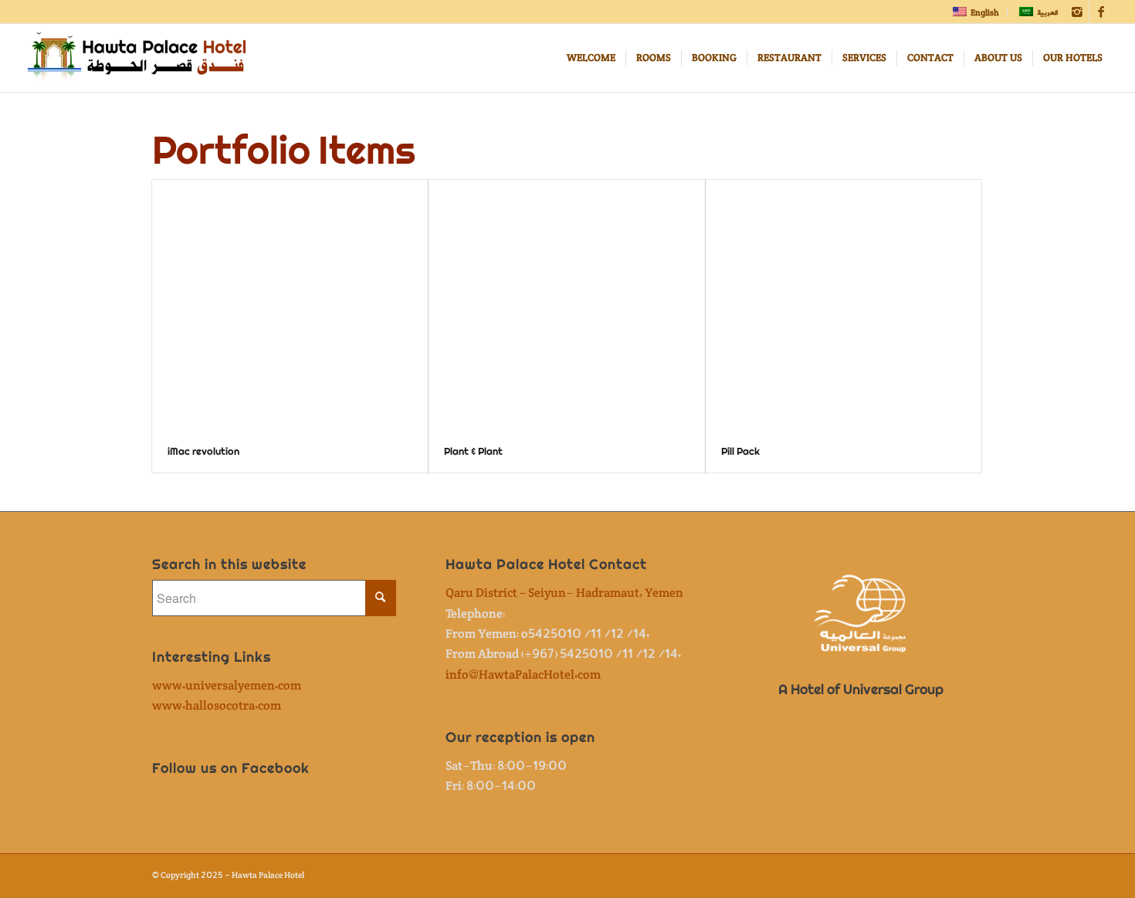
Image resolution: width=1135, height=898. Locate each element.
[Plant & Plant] (566, 305)
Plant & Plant (473, 451)
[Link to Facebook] (1101, 11)
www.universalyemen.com (226, 686)
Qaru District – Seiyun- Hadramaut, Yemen (564, 593)
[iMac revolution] (290, 305)
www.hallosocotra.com (216, 706)
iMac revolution (203, 451)
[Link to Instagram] (1077, 11)
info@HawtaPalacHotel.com (523, 675)
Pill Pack (740, 451)
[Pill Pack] (843, 305)
